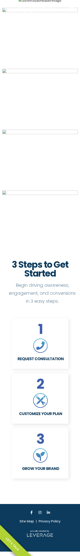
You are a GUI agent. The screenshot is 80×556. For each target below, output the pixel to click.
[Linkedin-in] (48, 512)
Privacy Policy (49, 521)
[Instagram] (40, 512)
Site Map (27, 521)
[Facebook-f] (31, 512)
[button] (72, 8)
